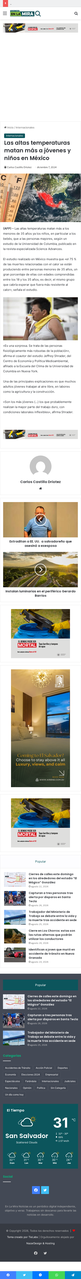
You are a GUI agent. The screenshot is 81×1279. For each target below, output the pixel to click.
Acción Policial (44, 1077)
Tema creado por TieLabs (22, 1246)
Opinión (27, 1097)
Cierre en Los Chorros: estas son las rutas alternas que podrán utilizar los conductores (52, 944)
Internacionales (25, 127)
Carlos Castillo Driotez (19, 167)
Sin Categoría (58, 1097)
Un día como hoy (14, 1103)
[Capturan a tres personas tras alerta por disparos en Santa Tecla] (15, 907)
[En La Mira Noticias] (25, 13)
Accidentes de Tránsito (17, 1077)
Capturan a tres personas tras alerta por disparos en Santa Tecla (51, 906)
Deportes (63, 1077)
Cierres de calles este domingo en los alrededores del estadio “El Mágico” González (53, 888)
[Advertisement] (40, 78)
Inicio (10, 127)
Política (41, 1097)
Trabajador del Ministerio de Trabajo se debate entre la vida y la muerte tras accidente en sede (53, 925)
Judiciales (69, 1090)
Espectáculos (12, 1090)
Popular (40, 871)
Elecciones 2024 (30, 1083)
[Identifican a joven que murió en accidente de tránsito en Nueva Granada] (15, 964)
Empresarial (51, 1083)
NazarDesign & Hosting (40, 1252)
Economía (10, 1083)
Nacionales (11, 1097)
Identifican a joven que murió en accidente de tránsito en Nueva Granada (52, 963)
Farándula (30, 1090)
